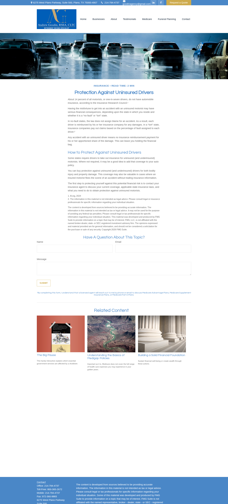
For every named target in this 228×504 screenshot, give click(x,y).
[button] (83, 19)
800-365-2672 (54, 489)
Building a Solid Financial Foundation (161, 355)
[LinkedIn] (153, 2)
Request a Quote (179, 2)
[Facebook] (161, 2)
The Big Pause (46, 355)
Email (118, 242)
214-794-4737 (111, 2)
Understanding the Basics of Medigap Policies (106, 357)
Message (41, 259)
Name (40, 242)
